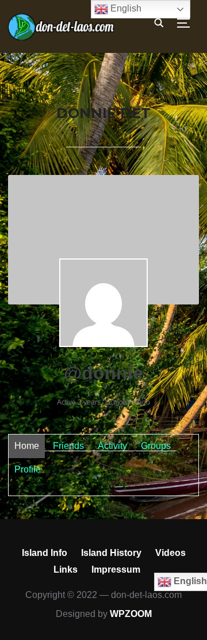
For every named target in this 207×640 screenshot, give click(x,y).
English (124, 8)
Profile (27, 469)
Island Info (44, 553)
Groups (156, 446)
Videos (170, 553)
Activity (112, 446)
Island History (111, 553)
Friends (68, 446)
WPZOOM (131, 614)
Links (65, 569)
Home (26, 446)
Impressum (115, 569)
